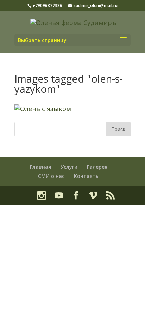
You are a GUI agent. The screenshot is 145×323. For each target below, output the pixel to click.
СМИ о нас (51, 176)
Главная (40, 166)
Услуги (69, 166)
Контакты (87, 176)
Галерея (97, 166)
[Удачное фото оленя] (42, 108)
